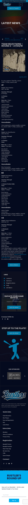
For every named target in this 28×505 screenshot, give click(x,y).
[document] (14, 252)
